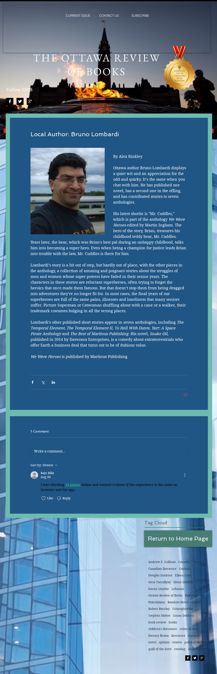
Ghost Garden (183, 582)
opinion (164, 642)
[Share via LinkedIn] (53, 382)
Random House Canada (184, 602)
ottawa (177, 642)
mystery (193, 636)
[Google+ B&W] (30, 101)
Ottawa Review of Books (165, 595)
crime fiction (188, 629)
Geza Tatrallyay (159, 582)
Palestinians (156, 602)
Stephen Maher (159, 615)
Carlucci (185, 569)
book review (157, 622)
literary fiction (158, 636)
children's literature (162, 629)
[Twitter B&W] (20, 101)
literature (178, 636)
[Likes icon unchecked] (43, 498)
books (173, 622)
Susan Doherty (183, 615)
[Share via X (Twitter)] (43, 382)
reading (179, 649)
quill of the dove (160, 649)
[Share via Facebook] (33, 382)
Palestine (191, 595)
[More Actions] (184, 475)
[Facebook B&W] (9, 101)
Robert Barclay (159, 609)
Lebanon (177, 589)
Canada (183, 562)
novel (152, 642)
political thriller (195, 642)
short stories (197, 649)
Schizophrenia (182, 609)
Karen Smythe (158, 589)
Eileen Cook (183, 575)
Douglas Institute (160, 575)
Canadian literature (162, 569)
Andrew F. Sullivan (162, 562)
